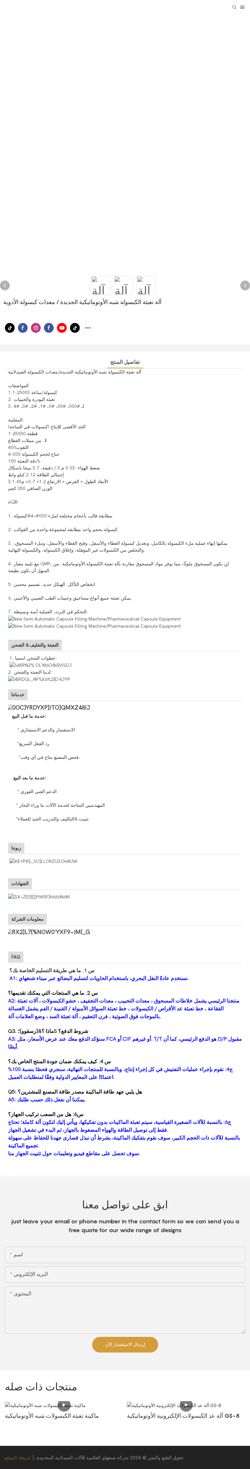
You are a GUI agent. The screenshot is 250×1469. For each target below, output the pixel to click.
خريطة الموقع (18, 1457)
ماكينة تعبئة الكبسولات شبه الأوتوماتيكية (52, 1415)
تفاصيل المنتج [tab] (125, 362)
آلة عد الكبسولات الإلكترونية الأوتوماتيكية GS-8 (183, 1415)
